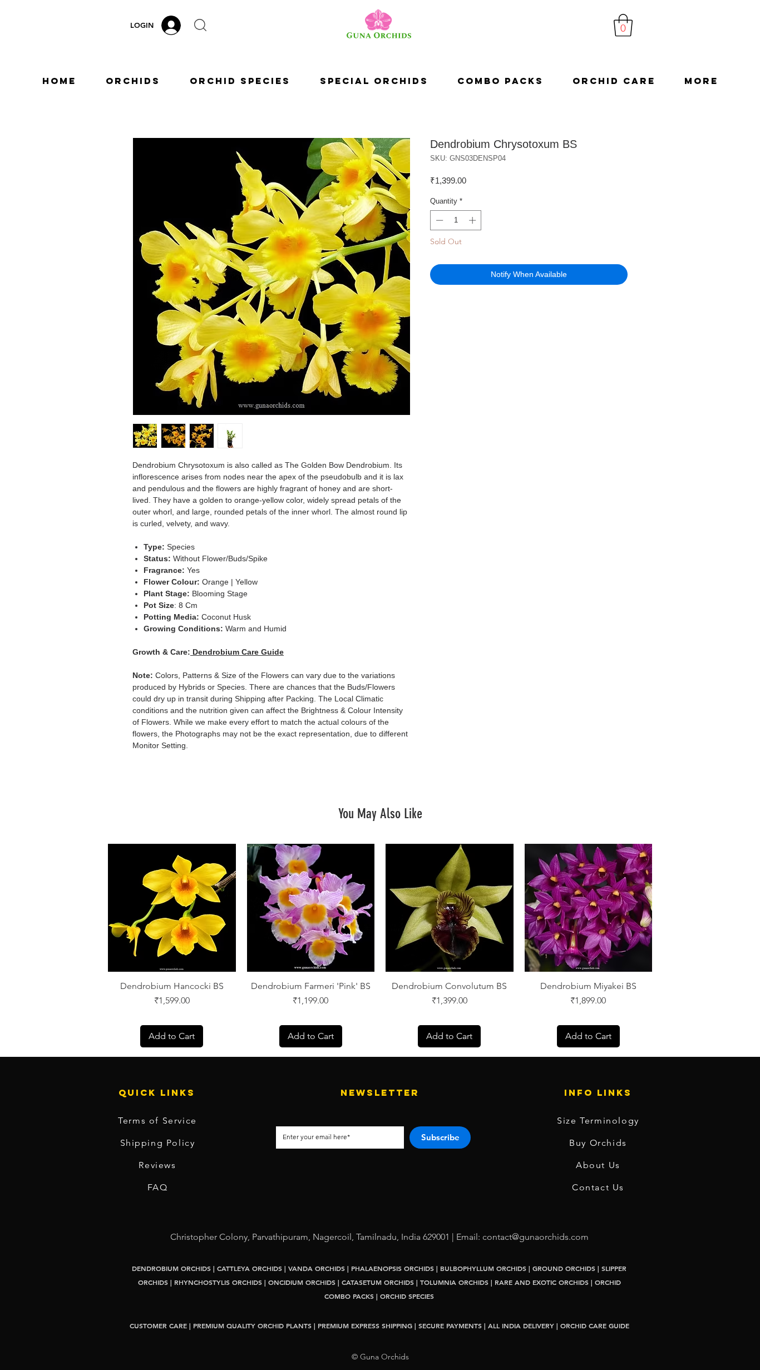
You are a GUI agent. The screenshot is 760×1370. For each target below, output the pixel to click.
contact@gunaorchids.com (535, 1236)
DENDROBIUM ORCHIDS (171, 1268)
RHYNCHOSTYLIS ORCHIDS (218, 1282)
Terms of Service (157, 1120)
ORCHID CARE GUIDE (594, 1325)
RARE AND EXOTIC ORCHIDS (543, 1282)
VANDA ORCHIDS (316, 1268)
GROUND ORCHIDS (563, 1268)
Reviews (157, 1165)
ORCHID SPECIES (407, 1296)
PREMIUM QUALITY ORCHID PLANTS (252, 1325)
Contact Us (598, 1187)
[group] (380, 945)
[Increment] (473, 220)
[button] (200, 25)
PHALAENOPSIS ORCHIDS (392, 1268)
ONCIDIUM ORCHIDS (301, 1282)
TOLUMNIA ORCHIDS (454, 1282)
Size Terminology (598, 1120)
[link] (623, 25)
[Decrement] (438, 220)
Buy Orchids (598, 1142)
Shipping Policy (157, 1142)
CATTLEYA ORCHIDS (249, 1268)
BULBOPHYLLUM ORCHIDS (483, 1268)
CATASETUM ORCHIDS (378, 1282)
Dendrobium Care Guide (237, 651)
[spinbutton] (456, 220)
